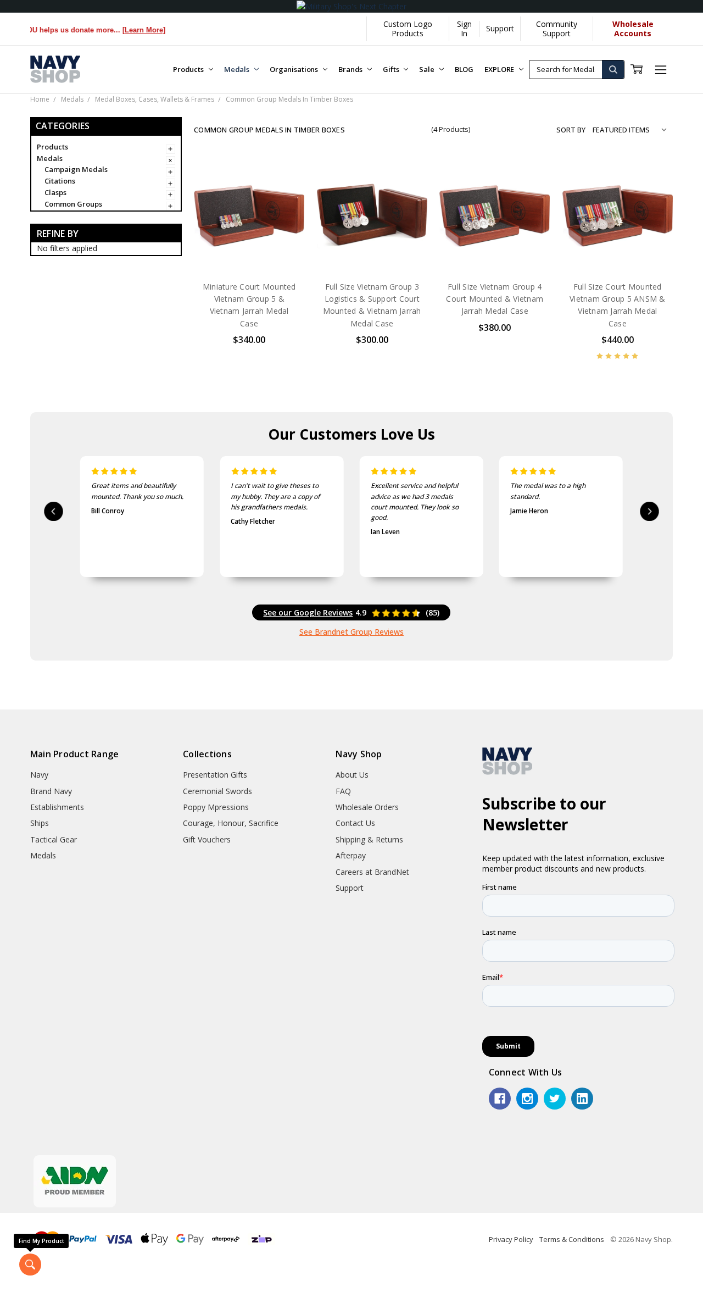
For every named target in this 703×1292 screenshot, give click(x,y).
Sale (427, 69)
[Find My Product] (30, 1265)
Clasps (55, 192)
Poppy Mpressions (216, 807)
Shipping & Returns (369, 839)
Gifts (391, 69)
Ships (39, 823)
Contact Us (355, 823)
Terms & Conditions (571, 1239)
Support (500, 28)
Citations (59, 181)
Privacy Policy (511, 1239)
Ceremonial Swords (217, 791)
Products (189, 69)
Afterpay (351, 855)
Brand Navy (51, 791)
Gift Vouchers (207, 839)
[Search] (613, 69)
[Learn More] (125, 30)
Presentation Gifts (215, 774)
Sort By (570, 130)
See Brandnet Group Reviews (351, 631)
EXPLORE (500, 69)
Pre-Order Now (249, 248)
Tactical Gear (53, 839)
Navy (39, 774)
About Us (352, 774)
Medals (237, 69)
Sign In (464, 28)
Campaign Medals (76, 169)
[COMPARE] (285, 198)
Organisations (295, 69)
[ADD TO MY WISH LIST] (285, 215)
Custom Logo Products (407, 28)
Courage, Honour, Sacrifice (230, 823)
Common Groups (73, 204)
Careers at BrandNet (372, 872)
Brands (351, 69)
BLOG (464, 69)
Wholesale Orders (367, 807)
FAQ (343, 791)
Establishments (57, 807)
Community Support (556, 28)
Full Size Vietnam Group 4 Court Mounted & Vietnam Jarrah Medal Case (494, 299)
